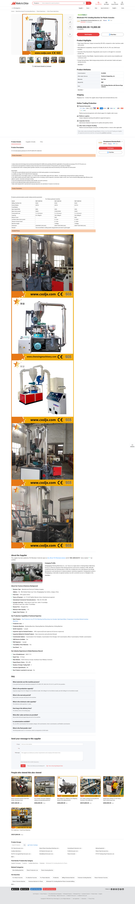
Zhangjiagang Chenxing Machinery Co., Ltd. (91, 20)
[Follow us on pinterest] (120, 889)
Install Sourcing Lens (50, 889)
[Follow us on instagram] (116, 889)
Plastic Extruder (71, 854)
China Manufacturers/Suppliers (55, 893)
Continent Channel (86, 893)
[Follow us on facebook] (111, 889)
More (12, 884)
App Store (15, 889)
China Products (43, 893)
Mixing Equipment (100, 848)
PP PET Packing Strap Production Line (105, 854)
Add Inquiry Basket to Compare (42, 66)
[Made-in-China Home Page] (19, 3)
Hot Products (36, 893)
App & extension (105, 8)
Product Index (94, 893)
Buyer (87, 8)
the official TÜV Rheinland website (56, 558)
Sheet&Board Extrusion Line (46, 854)
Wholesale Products (67, 893)
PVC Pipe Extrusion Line (17, 848)
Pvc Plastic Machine (45, 877)
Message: (17, 752)
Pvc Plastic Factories (17, 877)
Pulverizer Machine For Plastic (35, 881)
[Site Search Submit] (88, 3)
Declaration (83, 898)
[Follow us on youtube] (118, 889)
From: (18, 744)
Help (96, 8)
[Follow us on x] (114, 889)
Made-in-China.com (61, 895)
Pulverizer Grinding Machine (84, 877)
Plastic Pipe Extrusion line (102, 851)
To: (19, 748)
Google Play (24, 889)
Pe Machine (56, 877)
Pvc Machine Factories (31, 877)
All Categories (16, 8)
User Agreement (76, 898)
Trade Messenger (36, 889)
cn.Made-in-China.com (82, 895)
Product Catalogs (33, 845)
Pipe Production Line (27, 619)
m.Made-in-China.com (71, 895)
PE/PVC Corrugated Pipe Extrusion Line (20, 854)
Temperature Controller (73, 619)
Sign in (122, 4)
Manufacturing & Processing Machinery (25, 11)
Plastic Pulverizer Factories (101, 877)
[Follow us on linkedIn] (123, 889)
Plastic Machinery (41, 11)
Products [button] (36, 3)
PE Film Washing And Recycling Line (42, 619)
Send (23, 765)
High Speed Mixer (61, 619)
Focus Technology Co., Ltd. (56, 898)
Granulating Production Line (74, 848)
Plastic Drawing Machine (47, 870)
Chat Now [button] (113, 34)
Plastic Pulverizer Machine (18, 881)
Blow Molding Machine (17, 870)
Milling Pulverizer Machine (68, 877)
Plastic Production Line (32, 870)
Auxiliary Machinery (16, 851)
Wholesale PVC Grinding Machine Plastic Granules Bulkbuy (60, 881)
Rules (122, 8)
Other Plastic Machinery (53, 11)
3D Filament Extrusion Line (45, 851)
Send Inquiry (88, 34)
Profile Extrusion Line (73, 851)
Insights (100, 893)
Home (12, 11)
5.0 (105, 143)
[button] (84, 3)
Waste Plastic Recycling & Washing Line (48, 848)
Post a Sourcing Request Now (55, 766)
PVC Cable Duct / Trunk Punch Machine (20, 830)
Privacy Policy (91, 898)
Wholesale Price (76, 893)
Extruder (55, 619)
